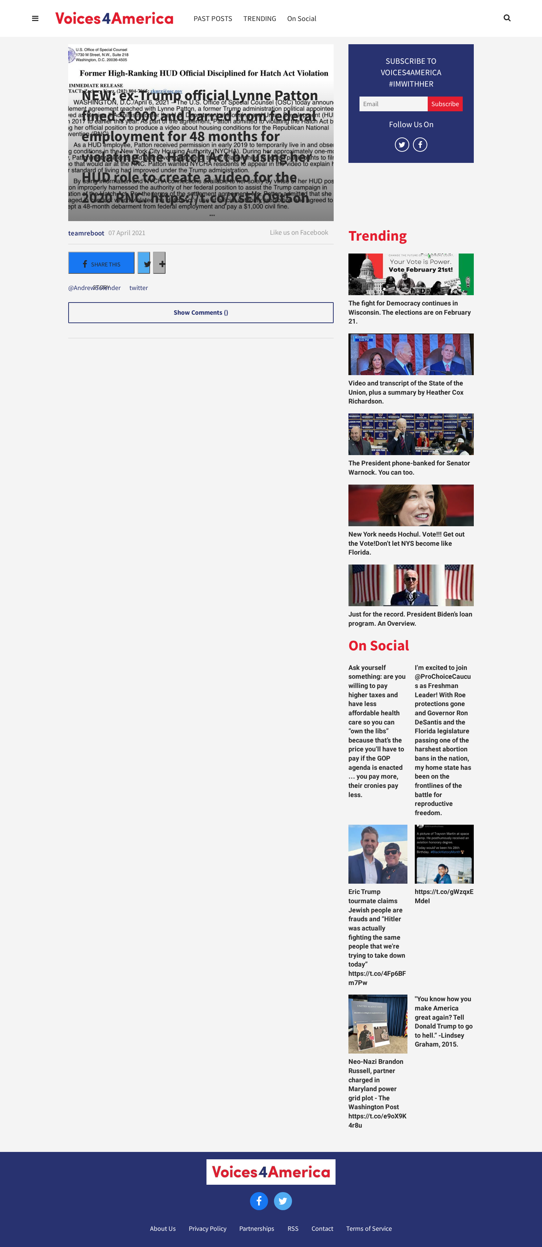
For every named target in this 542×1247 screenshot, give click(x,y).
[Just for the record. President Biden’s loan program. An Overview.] (411, 585)
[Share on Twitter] (144, 263)
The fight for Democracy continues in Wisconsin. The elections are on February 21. (409, 312)
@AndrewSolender (94, 288)
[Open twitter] (402, 144)
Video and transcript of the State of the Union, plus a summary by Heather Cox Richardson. (405, 392)
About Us (163, 1229)
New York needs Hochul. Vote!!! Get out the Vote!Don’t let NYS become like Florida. (406, 543)
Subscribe (445, 104)
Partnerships (256, 1229)
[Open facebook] (420, 144)
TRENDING (259, 18)
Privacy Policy (207, 1229)
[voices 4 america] (114, 18)
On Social (301, 18)
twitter (138, 288)
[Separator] (159, 263)
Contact (322, 1229)
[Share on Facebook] (101, 263)
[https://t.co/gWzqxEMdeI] (444, 854)
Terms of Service (369, 1229)
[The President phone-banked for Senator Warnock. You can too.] (411, 434)
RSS (293, 1229)
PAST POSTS (213, 18)
